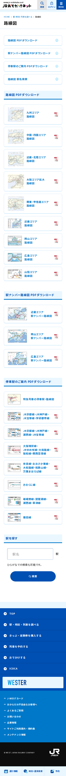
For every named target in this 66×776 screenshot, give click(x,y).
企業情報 (11, 723)
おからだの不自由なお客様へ (22, 704)
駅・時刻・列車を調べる (24, 624)
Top (12, 613)
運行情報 (13, 773)
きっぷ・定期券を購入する (25, 635)
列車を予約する (18, 646)
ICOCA (13, 668)
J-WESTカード (15, 699)
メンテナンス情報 (16, 735)
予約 (57, 771)
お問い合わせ (14, 716)
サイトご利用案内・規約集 (21, 728)
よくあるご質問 (15, 711)
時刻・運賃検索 (36, 771)
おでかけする (17, 657)
